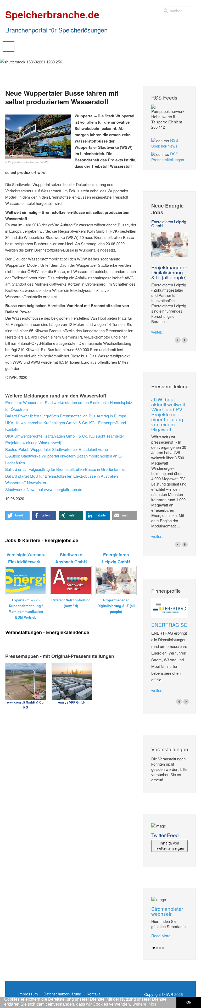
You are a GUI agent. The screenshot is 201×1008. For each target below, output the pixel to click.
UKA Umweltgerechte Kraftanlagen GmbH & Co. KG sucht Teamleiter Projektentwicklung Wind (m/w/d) (64, 439)
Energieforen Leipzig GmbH (168, 223)
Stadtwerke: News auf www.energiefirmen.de (43, 489)
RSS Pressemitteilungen (167, 156)
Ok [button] (188, 1002)
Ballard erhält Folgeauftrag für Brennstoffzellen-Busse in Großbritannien (65, 469)
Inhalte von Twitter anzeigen (169, 846)
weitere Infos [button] (144, 1004)
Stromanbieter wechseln (167, 911)
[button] (17, 515)
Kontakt (93, 993)
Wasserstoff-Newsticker (25, 482)
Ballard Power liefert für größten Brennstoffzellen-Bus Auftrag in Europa (65, 415)
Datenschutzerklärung (62, 993)
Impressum (28, 993)
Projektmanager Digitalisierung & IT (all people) (169, 272)
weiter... (157, 332)
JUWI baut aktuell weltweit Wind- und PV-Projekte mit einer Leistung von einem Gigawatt (168, 414)
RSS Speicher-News (164, 143)
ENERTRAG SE (169, 624)
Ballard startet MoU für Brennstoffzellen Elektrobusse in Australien (61, 476)
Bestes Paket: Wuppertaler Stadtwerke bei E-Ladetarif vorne (56, 449)
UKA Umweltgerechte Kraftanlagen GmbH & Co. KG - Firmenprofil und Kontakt (65, 426)
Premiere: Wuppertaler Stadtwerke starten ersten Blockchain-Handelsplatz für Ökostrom (68, 406)
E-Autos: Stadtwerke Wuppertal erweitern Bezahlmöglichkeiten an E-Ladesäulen (63, 459)
